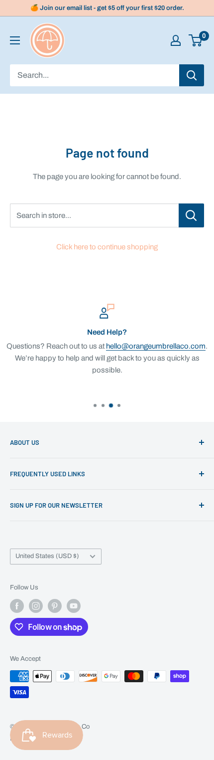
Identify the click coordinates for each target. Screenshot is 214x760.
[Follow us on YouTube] (74, 606)
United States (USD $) (47, 556)
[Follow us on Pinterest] (55, 606)
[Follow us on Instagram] (36, 606)
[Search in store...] (191, 215)
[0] (196, 40)
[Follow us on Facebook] (17, 606)
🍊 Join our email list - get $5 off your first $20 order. (107, 7)
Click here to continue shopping (107, 247)
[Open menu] (15, 40)
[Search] (191, 75)
